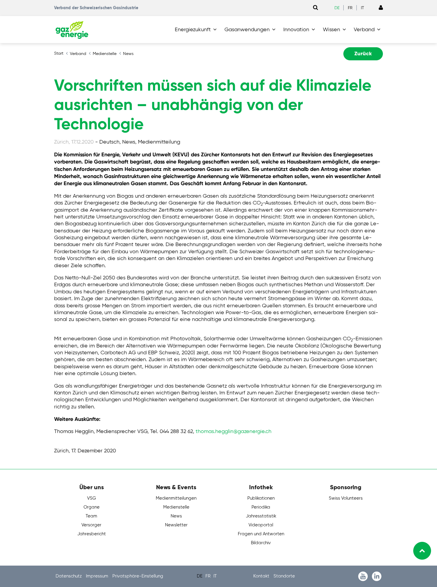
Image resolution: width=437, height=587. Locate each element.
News (176, 516)
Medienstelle (176, 507)
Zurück (363, 53)
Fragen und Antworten (261, 534)
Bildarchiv (261, 543)
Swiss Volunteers (346, 498)
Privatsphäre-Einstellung (137, 576)
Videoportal (261, 525)
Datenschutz (69, 576)
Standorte (284, 576)
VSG (91, 498)
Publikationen (261, 498)
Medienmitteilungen (176, 498)
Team (91, 516)
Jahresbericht (91, 534)
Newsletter (176, 525)
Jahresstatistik (261, 516)
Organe (92, 507)
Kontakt (262, 576)
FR (350, 8)
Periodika (260, 507)
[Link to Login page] (381, 8)
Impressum (97, 576)
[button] (197, 29)
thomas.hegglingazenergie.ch (233, 431)
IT (362, 8)
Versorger (91, 525)
